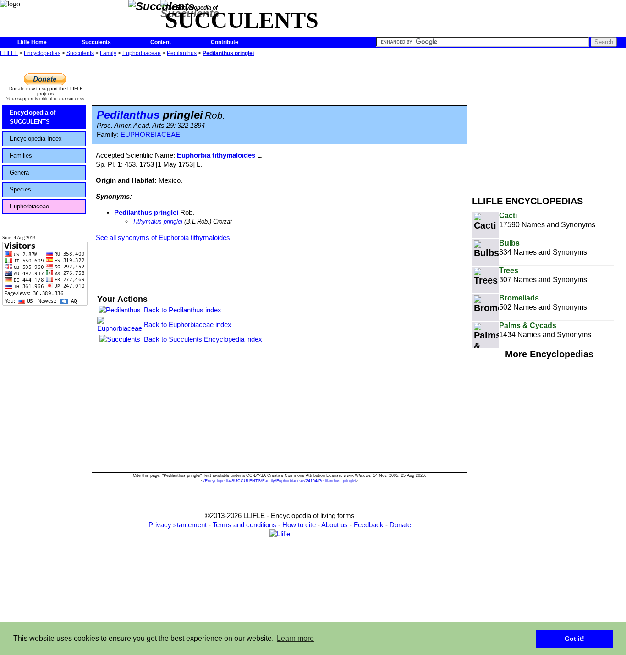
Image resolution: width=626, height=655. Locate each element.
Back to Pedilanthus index (182, 310)
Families (21, 155)
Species (20, 189)
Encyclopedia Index (36, 138)
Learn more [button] (295, 638)
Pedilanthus (182, 53)
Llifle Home (32, 42)
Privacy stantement (177, 525)
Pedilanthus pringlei (228, 53)
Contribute (224, 42)
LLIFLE (9, 53)
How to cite (299, 525)
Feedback (369, 525)
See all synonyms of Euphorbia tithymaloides (163, 237)
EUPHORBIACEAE (150, 134)
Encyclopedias (42, 53)
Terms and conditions (244, 525)
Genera (19, 172)
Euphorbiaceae (141, 53)
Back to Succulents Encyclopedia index (203, 339)
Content (160, 42)
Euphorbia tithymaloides (216, 155)
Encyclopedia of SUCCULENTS (32, 117)
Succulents (96, 42)
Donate (400, 525)
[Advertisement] (549, 123)
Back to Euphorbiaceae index (187, 324)
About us (334, 525)
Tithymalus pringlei (157, 221)
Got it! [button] (574, 638)
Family (108, 53)
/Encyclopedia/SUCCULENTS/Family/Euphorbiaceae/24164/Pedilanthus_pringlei (279, 481)
